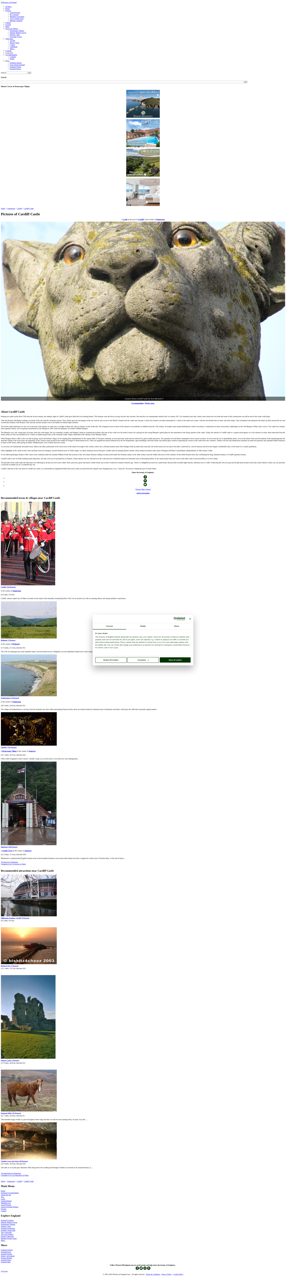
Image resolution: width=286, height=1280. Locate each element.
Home (7, 9)
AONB (12, 41)
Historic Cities (15, 35)
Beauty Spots (14, 43)
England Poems (15, 69)
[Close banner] (190, 619)
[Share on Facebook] (145, 478)
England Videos (15, 67)
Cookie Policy (178, 1274)
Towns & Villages (11, 29)
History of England (7, 1256)
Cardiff (19, 208)
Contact (3, 1211)
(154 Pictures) (11, 587)
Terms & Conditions (153, 1274)
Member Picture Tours (9, 1238)
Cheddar (4, 747)
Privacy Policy (167, 1274)
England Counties (7, 1220)
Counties (8, 51)
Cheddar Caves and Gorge (10, 1161)
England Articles (16, 63)
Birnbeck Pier (5, 966)
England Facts (6, 1252)
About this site (6, 1195)
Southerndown (6, 698)
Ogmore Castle (6, 1060)
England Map (6, 1262)
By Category (14, 15)
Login (3, 1199)
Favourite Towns (16, 37)
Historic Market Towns (18, 33)
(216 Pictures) (16, 1113)
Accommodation (11, 55)
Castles (12, 45)
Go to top (4, 1271)
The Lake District (7, 1234)
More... (12, 49)
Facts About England (17, 65)
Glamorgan (11, 208)
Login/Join (9, 53)
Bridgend (4, 640)
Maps (7, 27)
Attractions (9, 39)
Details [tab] (143, 626)
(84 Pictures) (23, 1161)
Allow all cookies (175, 660)
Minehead (4, 847)
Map (143, 489)
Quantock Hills (6, 1113)
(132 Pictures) (12, 747)
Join (2, 1197)
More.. (7, 61)
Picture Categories (7, 1236)
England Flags (6, 1260)
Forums (3, 1209)
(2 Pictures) (15, 1060)
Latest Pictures (15, 13)
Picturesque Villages (17, 31)
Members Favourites (17, 17)
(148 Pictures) (12, 847)
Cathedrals (13, 47)
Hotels (12, 59)
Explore (8, 25)
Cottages (13, 57)
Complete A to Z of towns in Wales (13, 864)
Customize (142, 660)
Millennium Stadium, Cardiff (11, 918)
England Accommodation (10, 1193)
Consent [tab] (109, 626)
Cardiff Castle (29, 208)
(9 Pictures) (25, 918)
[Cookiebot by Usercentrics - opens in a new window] (175, 618)
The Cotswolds (6, 1232)
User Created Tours (17, 19)
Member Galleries (16, 21)
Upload (8, 23)
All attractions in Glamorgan (11, 1173)
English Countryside (8, 1230)
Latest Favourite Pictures (9, 1207)
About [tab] (176, 626)
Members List (6, 1203)
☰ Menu (8, 7)
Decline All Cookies (110, 660)
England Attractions (8, 1228)
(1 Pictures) (11, 640)
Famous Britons (6, 1258)
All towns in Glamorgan (9, 862)
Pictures (8, 11)
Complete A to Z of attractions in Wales (15, 1175)
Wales (3, 208)
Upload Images (6, 1201)
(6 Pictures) (15, 698)
